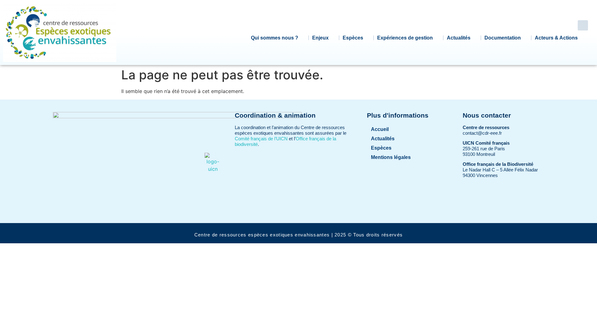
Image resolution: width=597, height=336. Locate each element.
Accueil (380, 129)
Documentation (502, 37)
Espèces (353, 37)
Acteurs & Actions (556, 37)
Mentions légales (391, 157)
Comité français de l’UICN (261, 138)
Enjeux (320, 37)
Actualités (458, 37)
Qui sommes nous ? (274, 37)
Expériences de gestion (405, 37)
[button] (583, 25)
